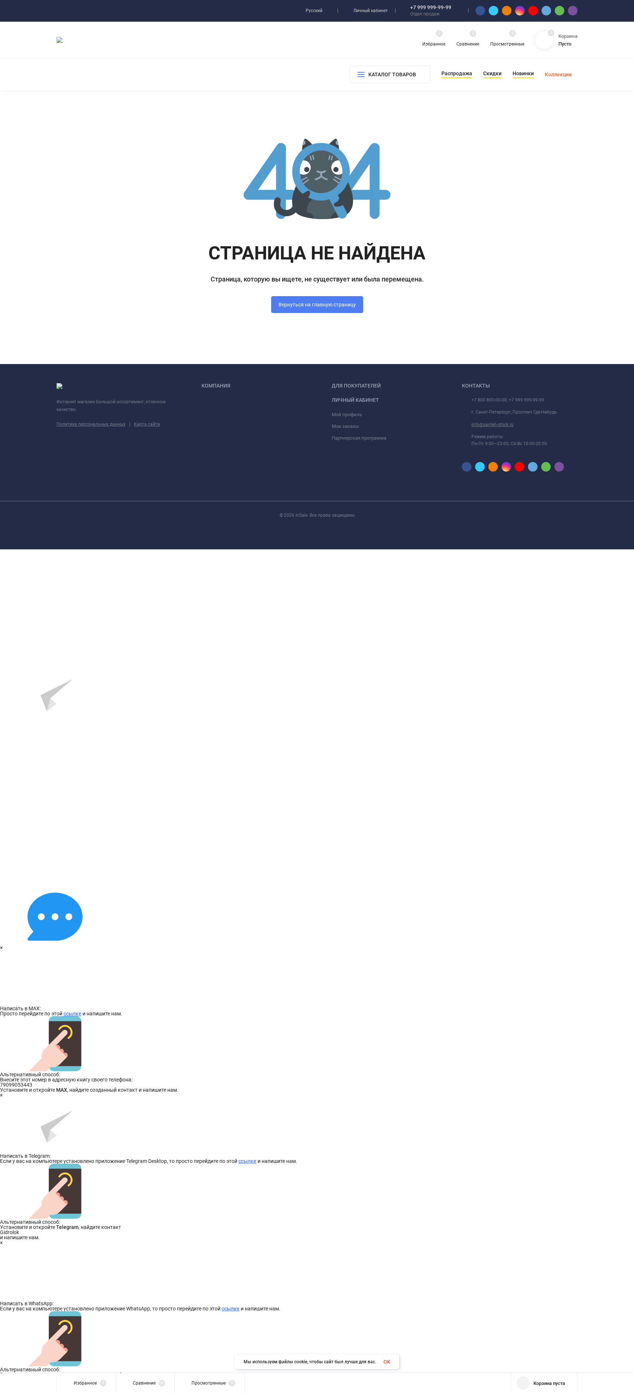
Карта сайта (147, 424)
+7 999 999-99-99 (430, 7)
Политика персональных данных (91, 424)
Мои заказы (345, 426)
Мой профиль (347, 414)
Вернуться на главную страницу (317, 305)
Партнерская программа (359, 438)
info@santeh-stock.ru (492, 424)
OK (386, 1362)
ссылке (72, 1013)
